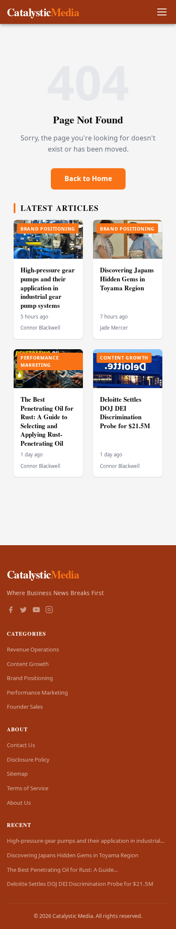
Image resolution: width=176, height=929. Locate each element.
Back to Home (88, 178)
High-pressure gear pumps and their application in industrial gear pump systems (48, 287)
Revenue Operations (33, 649)
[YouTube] (36, 610)
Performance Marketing (37, 692)
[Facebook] (11, 610)
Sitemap (17, 773)
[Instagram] (49, 610)
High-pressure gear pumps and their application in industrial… (85, 840)
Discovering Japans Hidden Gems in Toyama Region (127, 278)
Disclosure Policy (28, 759)
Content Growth (28, 664)
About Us (19, 802)
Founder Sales (25, 706)
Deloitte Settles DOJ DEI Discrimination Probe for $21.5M (125, 412)
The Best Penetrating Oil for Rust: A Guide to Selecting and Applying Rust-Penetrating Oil (47, 421)
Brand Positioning (30, 678)
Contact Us (21, 745)
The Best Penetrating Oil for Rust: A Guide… (62, 869)
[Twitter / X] (23, 610)
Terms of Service (27, 788)
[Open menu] (161, 12)
